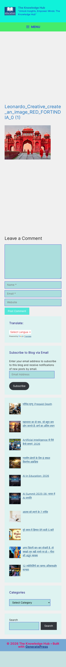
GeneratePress (36, 646)
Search (13, 619)
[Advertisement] (33, 70)
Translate (27, 336)
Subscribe (19, 386)
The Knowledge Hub (31, 7)
